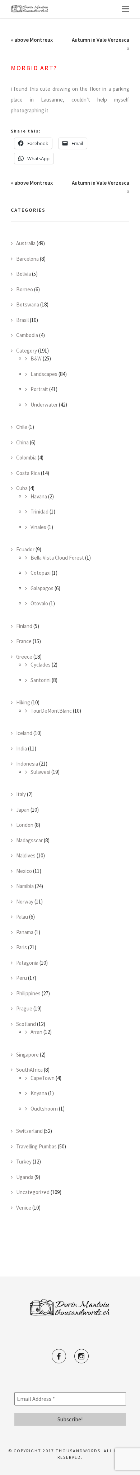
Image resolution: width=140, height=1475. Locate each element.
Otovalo (39, 603)
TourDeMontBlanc (51, 710)
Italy (21, 794)
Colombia (26, 457)
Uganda (24, 1177)
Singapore (27, 1054)
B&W (36, 358)
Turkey (24, 1161)
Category (26, 350)
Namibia (25, 886)
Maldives (26, 855)
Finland (24, 626)
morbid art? (34, 68)
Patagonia (27, 962)
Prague (24, 1008)
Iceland (24, 733)
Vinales (38, 527)
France (24, 641)
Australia (26, 243)
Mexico (24, 870)
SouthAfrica (29, 1069)
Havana (39, 496)
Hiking (23, 702)
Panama (24, 932)
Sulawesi (40, 771)
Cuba (22, 488)
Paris (21, 947)
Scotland (26, 1024)
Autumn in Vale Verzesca (100, 39)
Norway (24, 901)
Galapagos (42, 588)
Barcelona (27, 258)
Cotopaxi (41, 572)
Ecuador (25, 549)
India (21, 748)
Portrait (39, 389)
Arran (36, 1031)
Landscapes (44, 374)
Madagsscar (29, 840)
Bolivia (23, 273)
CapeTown (43, 1078)
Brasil (22, 320)
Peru (21, 977)
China (22, 442)
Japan (22, 809)
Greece (24, 656)
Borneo (24, 289)
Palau (22, 916)
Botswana (27, 304)
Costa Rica (28, 473)
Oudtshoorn (44, 1108)
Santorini (41, 680)
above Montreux (33, 39)
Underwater (44, 404)
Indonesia (27, 763)
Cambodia (27, 335)
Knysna (39, 1093)
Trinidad (39, 511)
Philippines (28, 993)
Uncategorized (33, 1192)
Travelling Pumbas (36, 1146)
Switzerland (29, 1130)
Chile (21, 426)
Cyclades (41, 664)
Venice (23, 1207)
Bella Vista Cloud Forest (57, 557)
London (24, 824)
